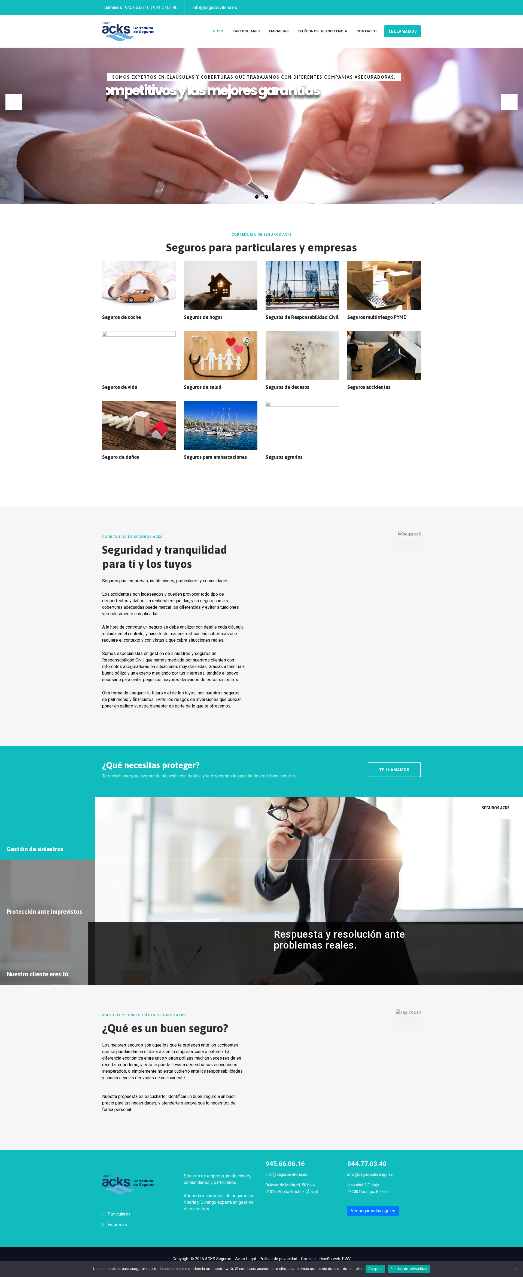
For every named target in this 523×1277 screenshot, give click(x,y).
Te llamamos (402, 31)
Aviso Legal (245, 1258)
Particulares (246, 31)
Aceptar (375, 1268)
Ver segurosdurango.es (373, 1210)
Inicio (217, 31)
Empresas (278, 31)
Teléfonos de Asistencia (322, 31)
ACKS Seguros (218, 1258)
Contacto (367, 31)
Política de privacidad (278, 1258)
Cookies (308, 1258)
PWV (346, 1258)
